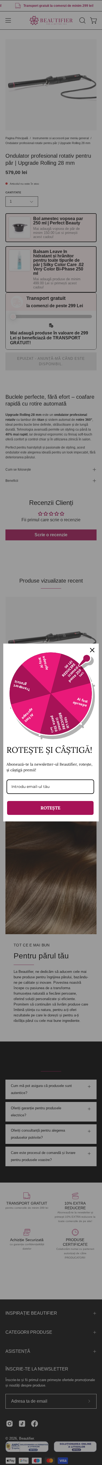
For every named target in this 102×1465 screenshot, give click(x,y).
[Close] (92, 650)
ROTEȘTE (50, 808)
